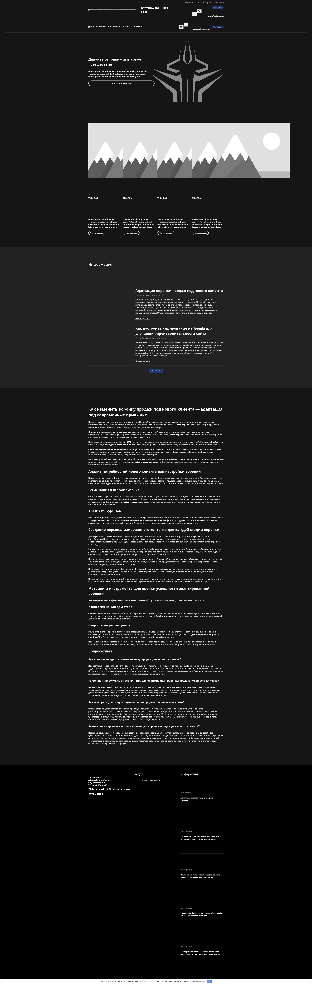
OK (209, 981)
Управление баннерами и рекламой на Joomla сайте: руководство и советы (201, 914)
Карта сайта (211, 16)
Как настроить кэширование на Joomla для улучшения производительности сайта (174, 331)
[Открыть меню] (194, 14)
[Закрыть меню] (199, 11)
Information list (156, 371)
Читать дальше (96, 233)
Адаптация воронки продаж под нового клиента (179, 290)
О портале (220, 16)
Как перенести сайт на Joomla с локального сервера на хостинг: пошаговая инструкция (200, 953)
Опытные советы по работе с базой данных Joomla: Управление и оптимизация (200, 876)
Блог (163, 295)
